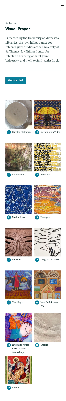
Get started (15, 80)
